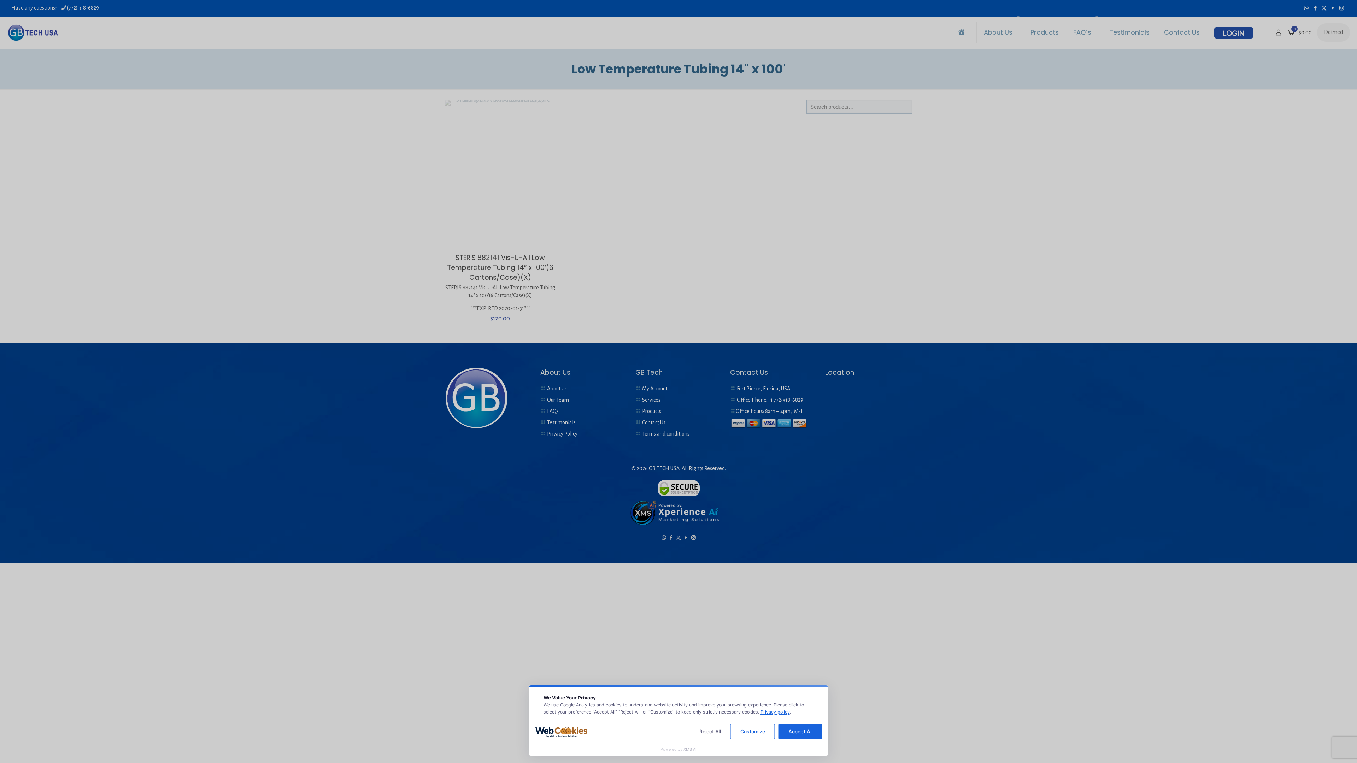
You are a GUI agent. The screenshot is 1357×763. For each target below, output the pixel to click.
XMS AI (690, 749)
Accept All (800, 731)
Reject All (710, 731)
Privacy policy (775, 712)
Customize (752, 731)
